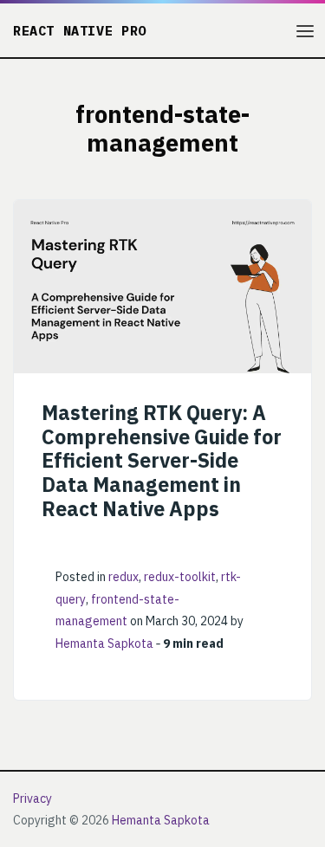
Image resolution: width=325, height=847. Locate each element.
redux (123, 577)
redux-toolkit (180, 577)
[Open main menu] (305, 30)
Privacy (32, 798)
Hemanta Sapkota (104, 643)
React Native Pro (79, 30)
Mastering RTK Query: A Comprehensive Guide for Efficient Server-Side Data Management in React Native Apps (162, 460)
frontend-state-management (117, 611)
